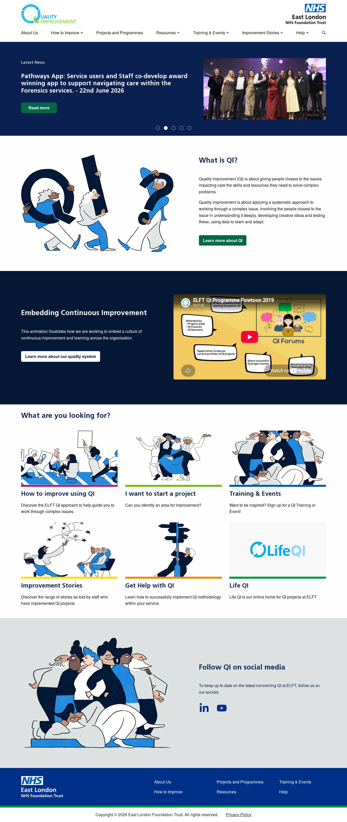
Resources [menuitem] (166, 33)
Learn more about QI (222, 240)
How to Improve (168, 792)
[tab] (158, 128)
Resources (226, 792)
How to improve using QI (57, 494)
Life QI (238, 586)
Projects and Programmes (240, 782)
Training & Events (255, 494)
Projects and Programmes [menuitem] (119, 33)
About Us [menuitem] (29, 33)
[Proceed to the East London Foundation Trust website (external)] (306, 14)
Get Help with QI (149, 586)
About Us (162, 782)
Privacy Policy (238, 814)
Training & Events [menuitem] (209, 33)
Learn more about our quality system (60, 356)
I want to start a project (160, 494)
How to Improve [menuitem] (65, 33)
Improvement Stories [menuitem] (260, 33)
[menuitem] (324, 33)
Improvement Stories (51, 586)
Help (283, 792)
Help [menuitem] (300, 33)
